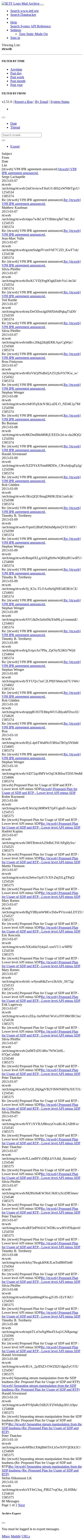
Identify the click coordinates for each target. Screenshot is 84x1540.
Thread (15, 127)
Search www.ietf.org (24, 11)
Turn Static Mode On (33, 34)
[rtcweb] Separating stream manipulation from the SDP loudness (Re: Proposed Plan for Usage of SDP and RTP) (41, 1387)
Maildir (16, 1536)
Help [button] (13, 22)
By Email (41, 102)
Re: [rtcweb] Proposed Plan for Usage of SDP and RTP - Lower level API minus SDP (41, 825)
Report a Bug (23, 102)
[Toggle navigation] (42, 4)
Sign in (15, 38)
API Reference (41, 26)
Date (13, 123)
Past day (16, 73)
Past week (17, 77)
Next (21, 1505)
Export (15, 146)
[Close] (3, 1523)
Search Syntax (20, 26)
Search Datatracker (23, 14)
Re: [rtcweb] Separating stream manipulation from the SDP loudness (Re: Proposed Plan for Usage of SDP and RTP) (42, 1428)
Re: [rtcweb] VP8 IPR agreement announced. (41, 202)
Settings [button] (15, 30)
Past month (17, 81)
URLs (26, 1536)
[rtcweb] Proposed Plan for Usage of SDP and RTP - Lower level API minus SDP (39, 791)
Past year (16, 85)
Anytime (16, 69)
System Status (59, 102)
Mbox (6, 1536)
